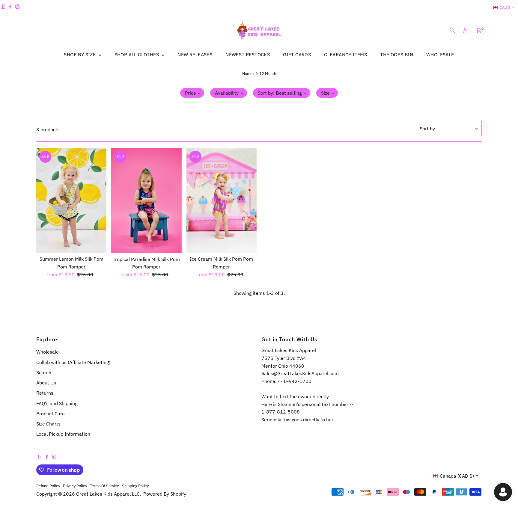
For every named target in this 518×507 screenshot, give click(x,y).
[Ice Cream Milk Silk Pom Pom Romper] (221, 200)
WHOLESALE (440, 55)
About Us (46, 383)
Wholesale (47, 352)
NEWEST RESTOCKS (247, 55)
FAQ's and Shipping (56, 403)
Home (247, 73)
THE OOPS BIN (396, 55)
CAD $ (505, 7)
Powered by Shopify (164, 494)
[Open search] (452, 30)
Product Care (50, 414)
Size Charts (48, 424)
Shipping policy (135, 485)
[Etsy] (3, 7)
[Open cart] (478, 30)
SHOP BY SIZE (80, 55)
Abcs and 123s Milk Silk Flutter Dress (64, 481)
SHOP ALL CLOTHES (137, 55)
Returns (44, 393)
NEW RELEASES (194, 55)
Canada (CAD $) (457, 476)
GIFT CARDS (297, 55)
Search (43, 372)
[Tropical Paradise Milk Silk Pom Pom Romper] (146, 200)
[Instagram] (17, 7)
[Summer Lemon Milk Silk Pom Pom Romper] (71, 200)
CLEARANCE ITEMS (345, 55)
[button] (192, 93)
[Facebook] (10, 7)
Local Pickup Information (63, 434)
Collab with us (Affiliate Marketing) (73, 362)
